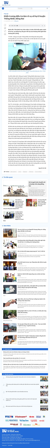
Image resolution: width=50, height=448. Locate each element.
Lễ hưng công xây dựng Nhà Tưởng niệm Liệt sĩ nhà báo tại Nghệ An (21, 377)
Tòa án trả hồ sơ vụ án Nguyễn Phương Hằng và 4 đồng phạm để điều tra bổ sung (32, 230)
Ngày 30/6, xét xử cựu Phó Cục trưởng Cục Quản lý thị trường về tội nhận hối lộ (31, 299)
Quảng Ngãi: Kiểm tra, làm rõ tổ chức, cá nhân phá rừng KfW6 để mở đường (32, 311)
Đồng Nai (16, 21)
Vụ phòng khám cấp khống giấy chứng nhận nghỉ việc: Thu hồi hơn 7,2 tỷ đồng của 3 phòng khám (31, 241)
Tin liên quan (8, 177)
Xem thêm (7, 225)
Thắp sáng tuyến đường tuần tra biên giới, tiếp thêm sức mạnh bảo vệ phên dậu (22, 385)
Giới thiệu (10, 445)
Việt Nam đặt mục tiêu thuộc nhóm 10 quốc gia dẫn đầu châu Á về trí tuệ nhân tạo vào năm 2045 (25, 364)
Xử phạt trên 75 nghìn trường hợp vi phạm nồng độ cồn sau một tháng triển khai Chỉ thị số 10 (32, 336)
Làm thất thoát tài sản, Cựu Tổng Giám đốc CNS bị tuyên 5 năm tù (32, 262)
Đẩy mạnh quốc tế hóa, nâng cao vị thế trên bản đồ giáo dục (19, 406)
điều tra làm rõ (13, 171)
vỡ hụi (19, 171)
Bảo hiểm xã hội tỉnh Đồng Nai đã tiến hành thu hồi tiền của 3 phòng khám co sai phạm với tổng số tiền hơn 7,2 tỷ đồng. (31, 246)
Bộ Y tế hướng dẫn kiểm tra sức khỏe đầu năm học (17, 391)
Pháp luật (6, 13)
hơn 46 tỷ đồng (38, 171)
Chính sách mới (8, 349)
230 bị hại (31, 171)
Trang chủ (4, 445)
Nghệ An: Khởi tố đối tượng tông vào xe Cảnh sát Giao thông (31, 274)
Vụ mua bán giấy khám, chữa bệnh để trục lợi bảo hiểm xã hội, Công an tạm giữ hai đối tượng (32, 286)
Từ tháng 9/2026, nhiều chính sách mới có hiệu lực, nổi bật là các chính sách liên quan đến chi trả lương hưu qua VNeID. (24, 354)
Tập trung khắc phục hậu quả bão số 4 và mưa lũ (14, 358)
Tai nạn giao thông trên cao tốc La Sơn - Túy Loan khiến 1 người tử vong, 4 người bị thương (32, 324)
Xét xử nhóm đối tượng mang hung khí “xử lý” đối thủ (31, 251)
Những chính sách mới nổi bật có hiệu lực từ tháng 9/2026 (16, 352)
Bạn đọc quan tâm (9, 374)
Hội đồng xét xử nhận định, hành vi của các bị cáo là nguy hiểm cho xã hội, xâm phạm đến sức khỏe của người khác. (31, 256)
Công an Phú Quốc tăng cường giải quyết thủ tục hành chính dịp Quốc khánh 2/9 (21, 399)
